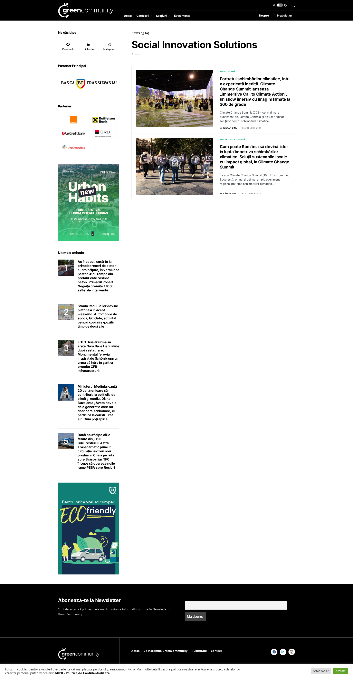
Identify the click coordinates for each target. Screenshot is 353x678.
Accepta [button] (340, 671)
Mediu (223, 71)
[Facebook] (274, 652)
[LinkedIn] (283, 652)
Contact (216, 651)
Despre (264, 15)
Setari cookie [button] (321, 671)
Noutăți (232, 71)
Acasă (135, 651)
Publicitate (199, 651)
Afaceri (224, 139)
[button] (280, 5)
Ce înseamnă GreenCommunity (166, 651)
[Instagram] (291, 652)
